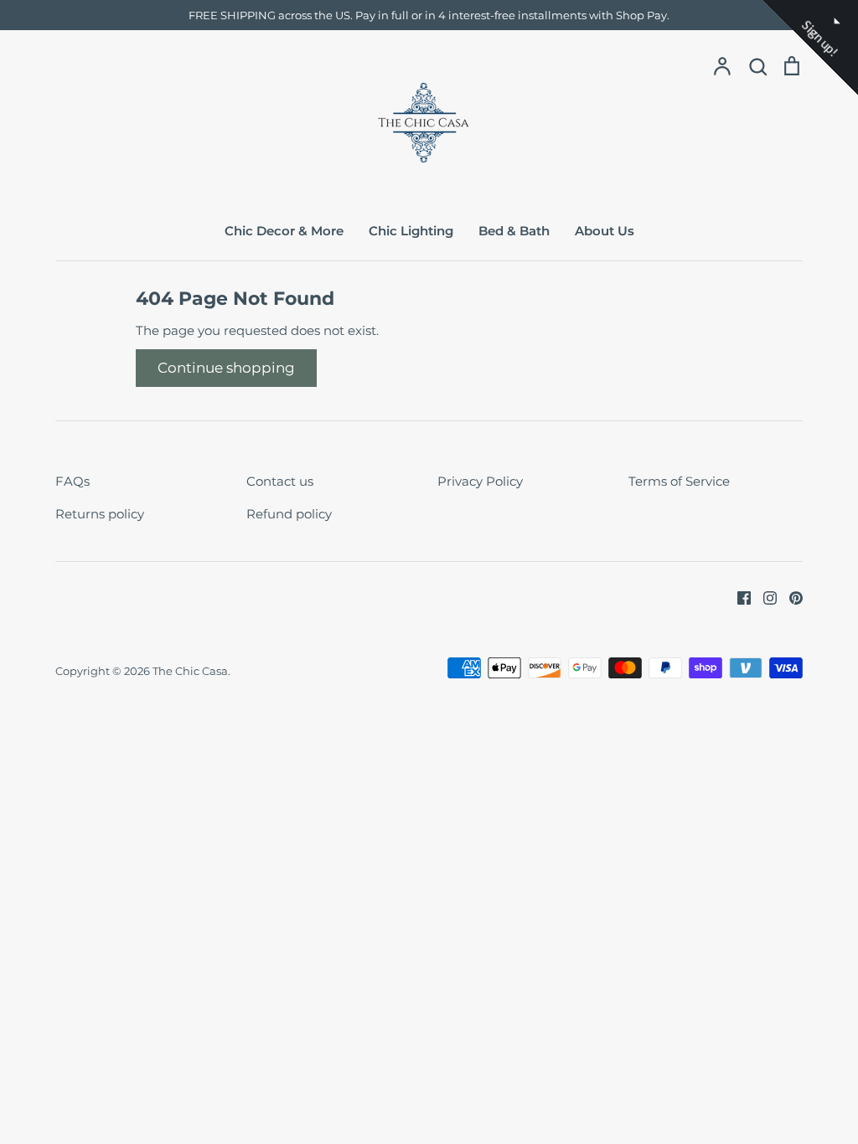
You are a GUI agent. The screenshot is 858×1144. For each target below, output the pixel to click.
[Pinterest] (790, 597)
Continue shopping (226, 367)
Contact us (279, 481)
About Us (604, 231)
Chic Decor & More (284, 231)
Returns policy (99, 514)
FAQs (72, 481)
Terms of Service (679, 481)
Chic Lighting (411, 231)
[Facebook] (738, 597)
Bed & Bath (514, 231)
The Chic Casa (190, 671)
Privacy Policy (480, 481)
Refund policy (289, 514)
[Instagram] (764, 597)
